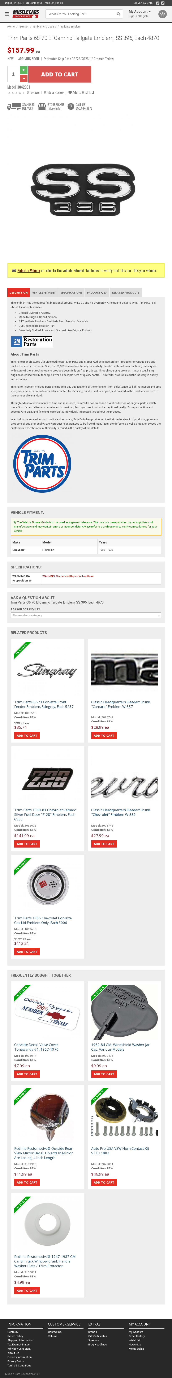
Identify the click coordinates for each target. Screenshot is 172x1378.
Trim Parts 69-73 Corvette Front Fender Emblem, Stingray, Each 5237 (44, 704)
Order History (137, 1336)
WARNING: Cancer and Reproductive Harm (68, 576)
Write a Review (54, 92)
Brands (92, 1331)
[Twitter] (162, 3)
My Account (136, 1331)
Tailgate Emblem (71, 26)
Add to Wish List (83, 92)
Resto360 (13, 1331)
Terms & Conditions (19, 1365)
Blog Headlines (97, 1344)
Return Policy (15, 1336)
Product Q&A (97, 292)
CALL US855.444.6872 (84, 106)
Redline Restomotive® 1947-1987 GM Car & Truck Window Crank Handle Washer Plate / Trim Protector (45, 1261)
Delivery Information (20, 1357)
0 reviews (33, 92)
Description (18, 292)
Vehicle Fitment (44, 292)
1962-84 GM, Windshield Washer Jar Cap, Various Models (120, 1047)
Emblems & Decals (44, 26)
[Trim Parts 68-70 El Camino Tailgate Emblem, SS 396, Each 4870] (78, 185)
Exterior (24, 26)
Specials (93, 1340)
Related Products (126, 292)
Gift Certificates (97, 1336)
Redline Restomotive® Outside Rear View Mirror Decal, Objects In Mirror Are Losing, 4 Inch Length (43, 1153)
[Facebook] (157, 3)
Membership (136, 1348)
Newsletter (135, 1344)
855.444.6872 (16, 2)
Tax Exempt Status (19, 1344)
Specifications (71, 292)
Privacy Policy (16, 1361)
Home (11, 26)
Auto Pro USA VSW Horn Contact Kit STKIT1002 (120, 1150)
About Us (13, 1352)
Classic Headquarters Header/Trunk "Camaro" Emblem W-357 (120, 704)
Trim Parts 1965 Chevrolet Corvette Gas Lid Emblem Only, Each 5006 (43, 920)
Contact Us (36, 2)
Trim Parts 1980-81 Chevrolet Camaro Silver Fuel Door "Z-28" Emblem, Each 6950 (45, 814)
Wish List (134, 1340)
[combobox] (86, 615)
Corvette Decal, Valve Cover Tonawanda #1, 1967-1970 (36, 1047)
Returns (52, 1336)
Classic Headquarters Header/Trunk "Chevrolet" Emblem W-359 (120, 812)
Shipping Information (20, 1340)
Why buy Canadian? (19, 1348)
